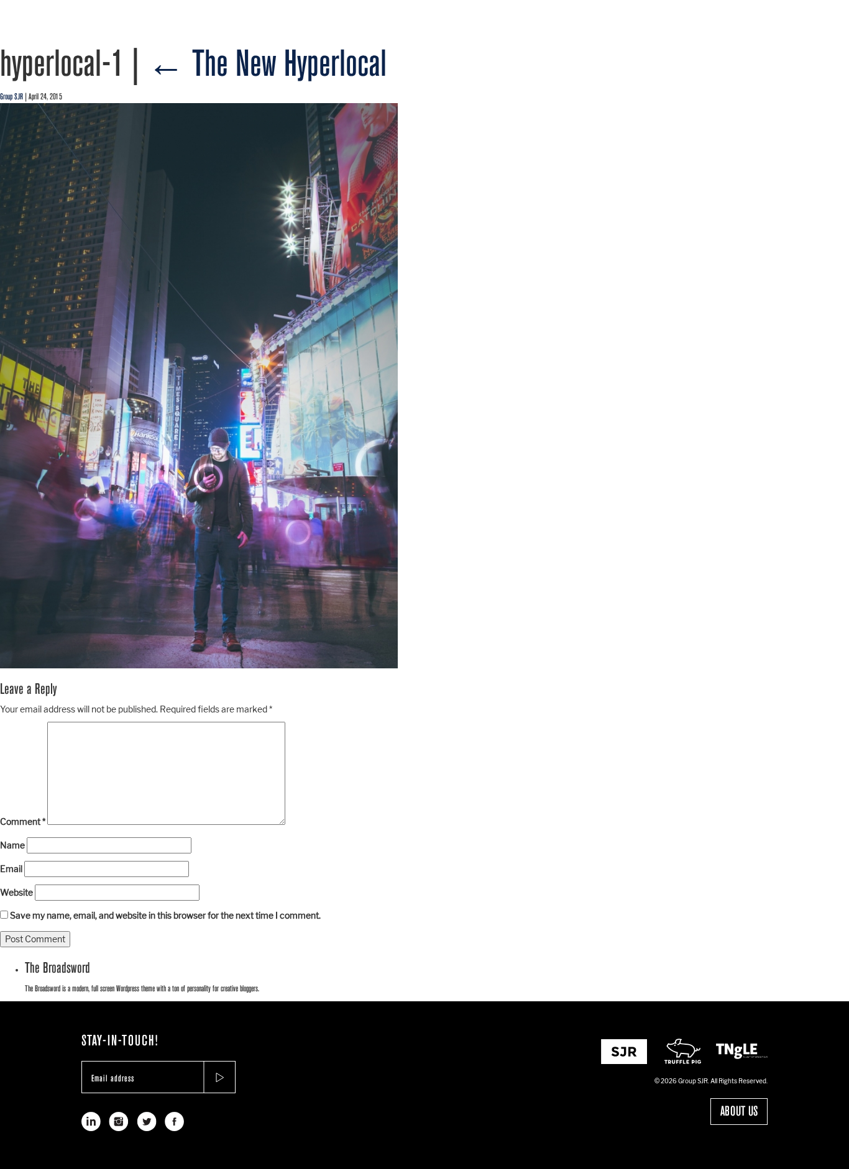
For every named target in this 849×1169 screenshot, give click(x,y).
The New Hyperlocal (267, 64)
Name (12, 845)
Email (11, 868)
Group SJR (11, 96)
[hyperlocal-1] (199, 385)
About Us (739, 1111)
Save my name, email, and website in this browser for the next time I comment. (165, 915)
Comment (22, 821)
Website (16, 892)
